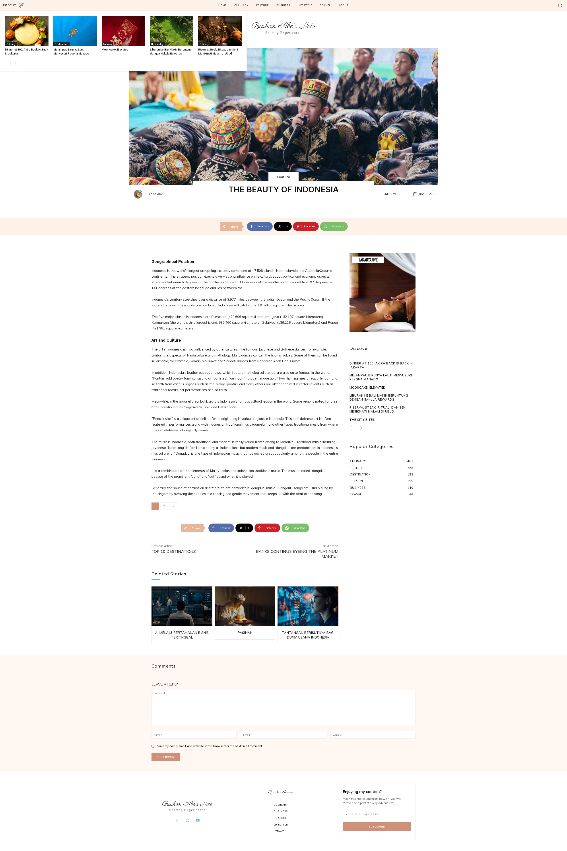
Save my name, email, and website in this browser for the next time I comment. (210, 746)
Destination (61, 44)
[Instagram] (187, 820)
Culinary (11, 44)
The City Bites (362, 419)
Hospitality (157, 44)
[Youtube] (198, 820)
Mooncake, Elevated (115, 49)
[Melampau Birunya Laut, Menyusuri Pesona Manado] (75, 31)
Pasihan (245, 633)
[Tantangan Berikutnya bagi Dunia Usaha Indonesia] (308, 606)
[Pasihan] (245, 606)
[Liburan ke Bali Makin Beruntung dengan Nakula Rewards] (171, 31)
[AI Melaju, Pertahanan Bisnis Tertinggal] (181, 606)
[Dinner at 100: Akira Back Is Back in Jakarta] (27, 31)
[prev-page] (8, 63)
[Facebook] (177, 820)
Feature (283, 177)
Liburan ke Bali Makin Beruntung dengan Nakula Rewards (379, 397)
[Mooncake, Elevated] (123, 31)
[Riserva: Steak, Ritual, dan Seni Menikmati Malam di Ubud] (220, 31)
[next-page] (15, 63)
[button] (560, 5)
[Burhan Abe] (139, 194)
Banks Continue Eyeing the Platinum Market (297, 554)
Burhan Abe (154, 194)
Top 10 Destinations (173, 551)
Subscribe (377, 826)
